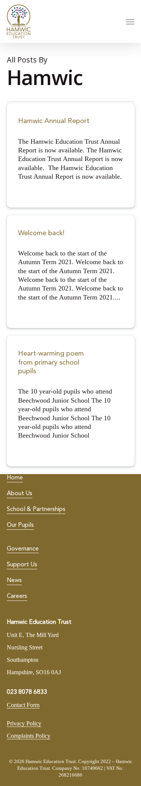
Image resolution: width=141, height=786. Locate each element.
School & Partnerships (36, 509)
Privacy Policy (24, 723)
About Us (19, 494)
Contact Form (23, 705)
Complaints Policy (28, 736)
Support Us (22, 565)
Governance (23, 549)
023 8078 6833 (27, 692)
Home (15, 478)
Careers (17, 596)
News (14, 581)
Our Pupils (20, 525)
